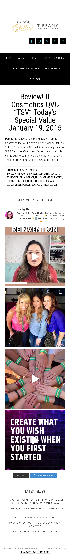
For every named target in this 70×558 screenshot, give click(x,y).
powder (26, 184)
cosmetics (56, 173)
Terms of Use (43, 552)
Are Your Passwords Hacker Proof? (35, 517)
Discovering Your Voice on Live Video (35, 532)
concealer (44, 173)
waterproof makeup (47, 184)
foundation (13, 177)
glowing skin (13, 181)
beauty (24, 173)
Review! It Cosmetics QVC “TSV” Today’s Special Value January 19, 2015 (35, 112)
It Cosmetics (27, 181)
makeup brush (14, 184)
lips (37, 181)
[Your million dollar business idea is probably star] (35, 440)
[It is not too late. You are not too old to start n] (35, 317)
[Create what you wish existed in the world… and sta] (35, 256)
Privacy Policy (27, 552)
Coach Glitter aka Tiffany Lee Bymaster (35, 20)
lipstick (44, 181)
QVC (33, 184)
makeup (53, 181)
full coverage (27, 177)
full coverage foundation (48, 177)
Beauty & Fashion (28, 170)
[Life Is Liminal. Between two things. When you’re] (35, 379)
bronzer (33, 173)
